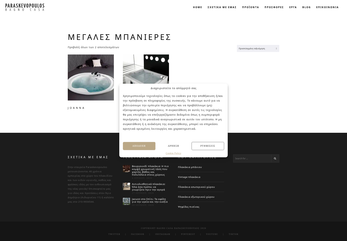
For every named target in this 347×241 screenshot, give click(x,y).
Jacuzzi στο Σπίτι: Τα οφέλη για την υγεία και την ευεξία (150, 200)
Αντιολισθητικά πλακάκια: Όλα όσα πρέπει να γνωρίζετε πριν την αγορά (148, 187)
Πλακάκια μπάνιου (190, 167)
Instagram (162, 234)
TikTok (234, 234)
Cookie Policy (173, 153)
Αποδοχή (139, 145)
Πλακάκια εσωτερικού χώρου (196, 187)
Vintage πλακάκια (189, 177)
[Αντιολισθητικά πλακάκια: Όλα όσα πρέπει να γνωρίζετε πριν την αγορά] (126, 186)
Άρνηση (173, 145)
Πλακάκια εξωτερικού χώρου (196, 196)
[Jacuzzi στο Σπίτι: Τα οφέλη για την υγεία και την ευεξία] (126, 201)
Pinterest (188, 234)
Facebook (137, 234)
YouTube (212, 234)
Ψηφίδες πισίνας (188, 206)
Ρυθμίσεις (207, 145)
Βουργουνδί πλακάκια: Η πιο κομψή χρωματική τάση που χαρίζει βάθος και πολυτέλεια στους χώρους (150, 170)
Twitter (114, 234)
